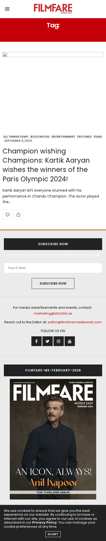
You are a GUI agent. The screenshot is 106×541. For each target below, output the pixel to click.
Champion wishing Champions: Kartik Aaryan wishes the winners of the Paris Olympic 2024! (46, 165)
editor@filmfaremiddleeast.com (75, 322)
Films (98, 136)
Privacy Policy (44, 522)
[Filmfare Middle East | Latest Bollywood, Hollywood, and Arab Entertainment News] (53, 9)
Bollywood (40, 136)
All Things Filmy (15, 136)
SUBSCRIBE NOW (53, 283)
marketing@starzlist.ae (53, 313)
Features (84, 136)
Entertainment (63, 136)
